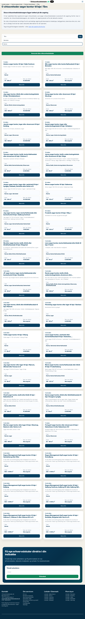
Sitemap (25, 604)
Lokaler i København (49, 594)
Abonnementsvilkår (28, 597)
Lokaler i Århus (48, 595)
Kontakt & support (28, 595)
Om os (24, 594)
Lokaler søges (5, 4)
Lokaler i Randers (70, 594)
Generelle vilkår (27, 598)
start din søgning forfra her (37, 26)
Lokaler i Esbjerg (48, 600)
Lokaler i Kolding (70, 595)
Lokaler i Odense (49, 597)
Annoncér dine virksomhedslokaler (42, 53)
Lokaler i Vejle (69, 597)
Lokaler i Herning (70, 600)
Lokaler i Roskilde (70, 598)
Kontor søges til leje (17, 4)
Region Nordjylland (29, 4)
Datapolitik (26, 601)
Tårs (38, 4)
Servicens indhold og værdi (30, 600)
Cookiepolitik (26, 603)
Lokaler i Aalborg (49, 598)
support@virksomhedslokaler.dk (11, 598)
